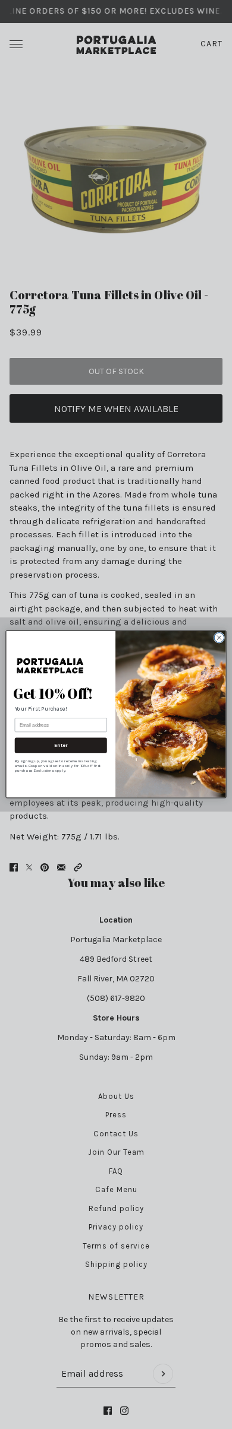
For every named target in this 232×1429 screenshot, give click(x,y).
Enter (61, 746)
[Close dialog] (219, 638)
